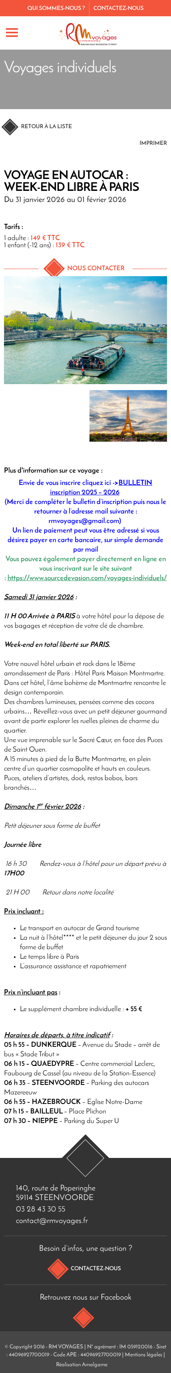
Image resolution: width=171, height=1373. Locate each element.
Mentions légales (143, 1355)
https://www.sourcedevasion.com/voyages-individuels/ (87, 578)
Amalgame (94, 1365)
